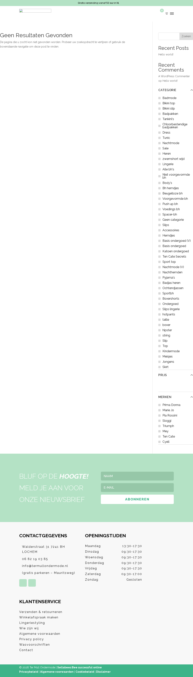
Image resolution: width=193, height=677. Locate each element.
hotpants (168, 314)
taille (165, 319)
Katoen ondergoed (175, 251)
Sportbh (168, 293)
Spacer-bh (169, 214)
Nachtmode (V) (173, 267)
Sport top (169, 262)
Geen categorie (173, 219)
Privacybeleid (28, 671)
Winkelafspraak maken (38, 617)
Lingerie (167, 164)
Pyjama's (168, 277)
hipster (167, 330)
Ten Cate (168, 436)
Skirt (165, 367)
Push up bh (170, 204)
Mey (165, 431)
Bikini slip (168, 108)
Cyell (165, 442)
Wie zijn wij (29, 628)
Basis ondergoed (174, 246)
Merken (164, 397)
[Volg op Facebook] (23, 583)
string (166, 335)
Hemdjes (168, 235)
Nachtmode (170, 143)
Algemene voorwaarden (39, 633)
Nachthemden (172, 272)
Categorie (167, 90)
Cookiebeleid (85, 671)
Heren (166, 153)
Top (165, 346)
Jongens (168, 361)
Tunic (166, 138)
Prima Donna (171, 405)
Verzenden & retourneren (40, 612)
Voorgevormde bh (175, 198)
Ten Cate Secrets (174, 256)
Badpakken (170, 114)
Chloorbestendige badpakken (174, 125)
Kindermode (171, 351)
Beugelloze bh (172, 193)
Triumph (168, 426)
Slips (165, 225)
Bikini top (168, 103)
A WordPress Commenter (174, 76)
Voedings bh (171, 209)
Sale (165, 148)
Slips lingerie (171, 309)
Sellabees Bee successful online (79, 667)
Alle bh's (168, 169)
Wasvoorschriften (34, 644)
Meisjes (167, 356)
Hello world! (165, 54)
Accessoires (170, 230)
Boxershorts (170, 298)
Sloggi (166, 420)
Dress (166, 132)
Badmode (169, 98)
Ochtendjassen (172, 288)
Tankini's (168, 119)
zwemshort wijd (173, 159)
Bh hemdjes (170, 188)
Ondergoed (170, 304)
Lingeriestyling (32, 623)
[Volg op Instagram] (32, 583)
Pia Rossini (169, 415)
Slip (165, 340)
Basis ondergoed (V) (176, 241)
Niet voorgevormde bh (176, 176)
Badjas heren (171, 283)
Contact (26, 650)
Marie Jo (168, 410)
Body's (167, 183)
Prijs (162, 375)
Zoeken (186, 36)
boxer (166, 325)
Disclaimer (103, 671)
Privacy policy (31, 639)
